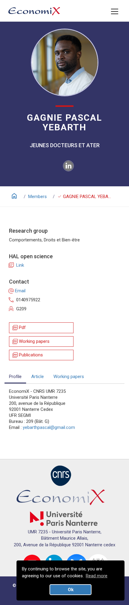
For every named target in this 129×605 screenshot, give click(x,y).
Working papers (31, 341)
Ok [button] (71, 589)
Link (16, 265)
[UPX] (64, 518)
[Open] (114, 11)
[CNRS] (60, 475)
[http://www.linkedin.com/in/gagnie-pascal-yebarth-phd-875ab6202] (68, 165)
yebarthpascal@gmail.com (49, 427)
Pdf (19, 327)
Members (37, 196)
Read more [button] (96, 576)
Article (37, 376)
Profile (15, 376)
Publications (27, 355)
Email (17, 290)
